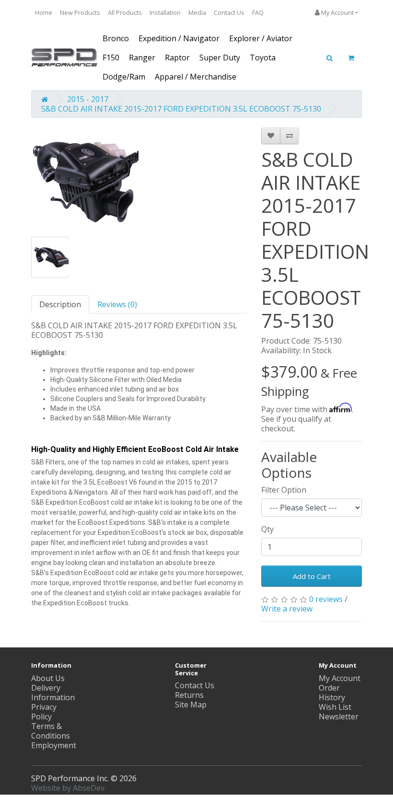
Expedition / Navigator (179, 38)
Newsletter (338, 716)
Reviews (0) (117, 304)
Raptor (177, 57)
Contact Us (229, 12)
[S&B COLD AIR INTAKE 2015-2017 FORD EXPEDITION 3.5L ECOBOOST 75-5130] (85, 181)
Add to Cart (312, 576)
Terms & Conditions (50, 731)
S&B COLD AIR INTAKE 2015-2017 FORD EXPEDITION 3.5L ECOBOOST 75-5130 (181, 109)
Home (43, 12)
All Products (125, 12)
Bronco (116, 38)
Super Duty (219, 57)
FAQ (258, 12)
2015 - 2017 (87, 99)
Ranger (142, 57)
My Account (339, 678)
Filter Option (283, 490)
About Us (48, 678)
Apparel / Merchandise (195, 76)
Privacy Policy (44, 712)
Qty (267, 529)
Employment (53, 745)
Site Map (191, 704)
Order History (332, 692)
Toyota (263, 57)
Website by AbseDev (67, 788)
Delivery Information (53, 692)
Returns (189, 695)
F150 (111, 57)
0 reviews (326, 599)
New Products (80, 12)
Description (60, 304)
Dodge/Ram (124, 76)
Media (197, 12)
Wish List (335, 707)
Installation (165, 12)
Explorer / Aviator (260, 38)
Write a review (286, 608)
